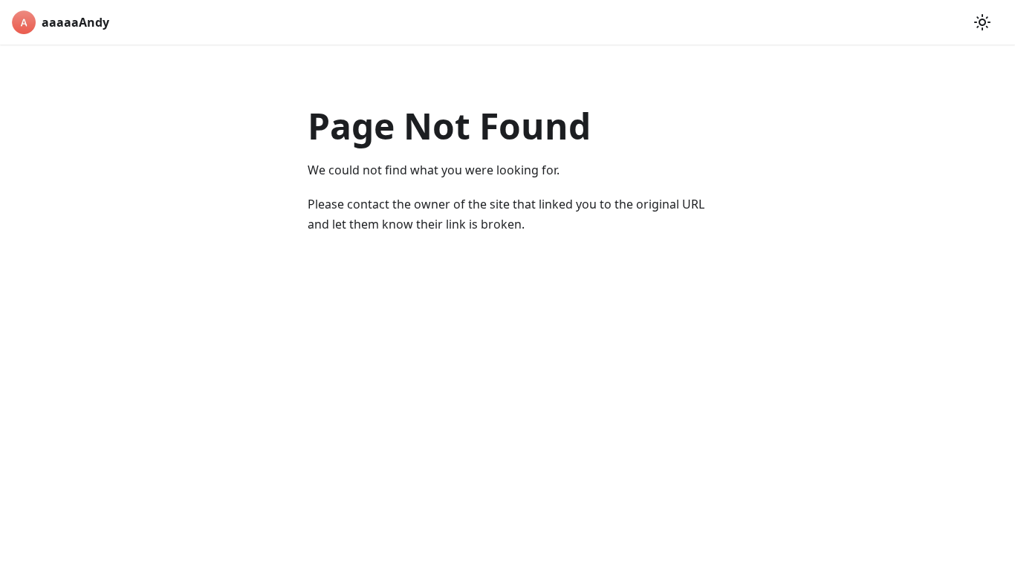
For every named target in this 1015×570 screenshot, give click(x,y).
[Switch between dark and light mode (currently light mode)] (982, 22)
